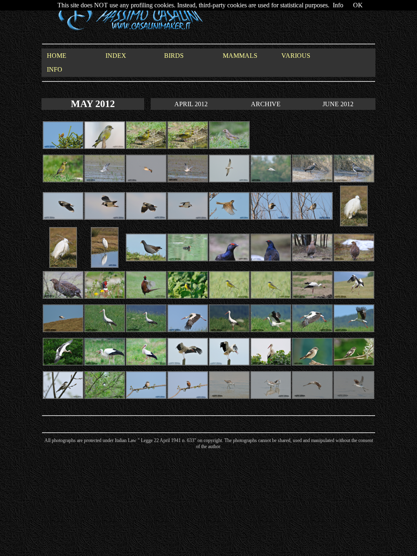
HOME (56, 55)
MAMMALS (240, 55)
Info (338, 5)
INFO (54, 69)
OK (358, 5)
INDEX (115, 55)
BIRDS (174, 55)
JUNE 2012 (338, 104)
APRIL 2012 (191, 104)
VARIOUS (295, 55)
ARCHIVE (266, 104)
